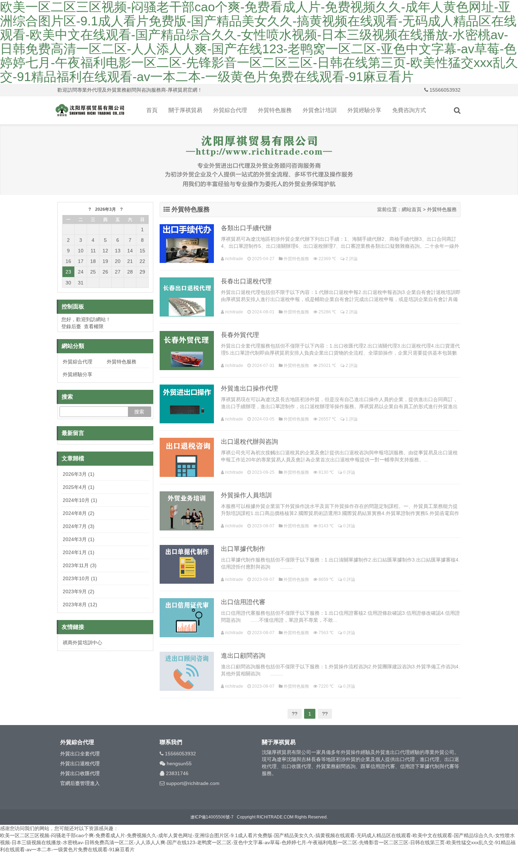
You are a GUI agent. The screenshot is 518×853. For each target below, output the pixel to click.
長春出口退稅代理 (246, 281)
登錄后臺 (71, 326)
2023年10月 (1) (80, 578)
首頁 (152, 110)
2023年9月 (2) (78, 591)
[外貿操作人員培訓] (187, 510)
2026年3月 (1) (78, 474)
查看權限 (94, 326)
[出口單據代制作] (187, 564)
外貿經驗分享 (364, 110)
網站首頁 (411, 209)
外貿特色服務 (275, 110)
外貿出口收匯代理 (80, 773)
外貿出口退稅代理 (80, 763)
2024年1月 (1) (78, 552)
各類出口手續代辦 (246, 228)
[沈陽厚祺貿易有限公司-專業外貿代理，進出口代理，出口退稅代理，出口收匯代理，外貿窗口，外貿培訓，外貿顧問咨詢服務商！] (90, 110)
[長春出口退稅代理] (187, 297)
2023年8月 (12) (80, 604)
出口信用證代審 (243, 602)
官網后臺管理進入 (80, 783)
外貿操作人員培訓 (246, 495)
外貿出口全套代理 (80, 753)
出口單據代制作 (243, 548)
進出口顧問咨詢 (243, 655)
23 (68, 272)
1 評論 (352, 419)
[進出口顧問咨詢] (187, 671)
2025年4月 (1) (78, 487)
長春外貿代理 (240, 334)
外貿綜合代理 (230, 110)
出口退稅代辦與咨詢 (249, 441)
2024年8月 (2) (78, 513)
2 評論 (352, 258)
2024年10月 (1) (80, 500)
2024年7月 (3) (78, 526)
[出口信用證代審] (187, 617)
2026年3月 (105, 209)
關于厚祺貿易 (185, 110)
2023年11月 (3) (80, 565)
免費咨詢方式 (409, 110)
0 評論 (349, 472)
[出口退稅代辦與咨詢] (187, 457)
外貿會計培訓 (320, 110)
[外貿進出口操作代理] (187, 404)
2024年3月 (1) (78, 539)
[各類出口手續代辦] (187, 243)
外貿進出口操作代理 (249, 388)
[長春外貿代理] (187, 350)
